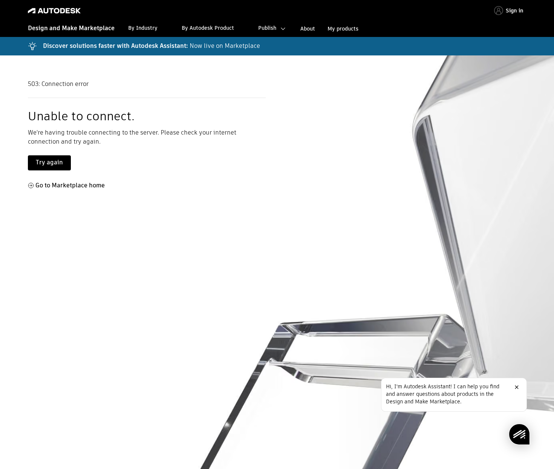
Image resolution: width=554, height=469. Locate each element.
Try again (49, 162)
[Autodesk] (54, 11)
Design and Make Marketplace (71, 28)
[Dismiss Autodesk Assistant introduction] (517, 387)
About (307, 28)
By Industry (143, 28)
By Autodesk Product (208, 28)
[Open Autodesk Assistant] (519, 434)
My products (343, 28)
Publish (267, 28)
